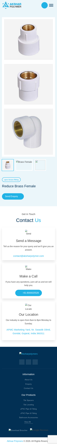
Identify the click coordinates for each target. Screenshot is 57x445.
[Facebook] (22, 362)
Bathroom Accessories (28, 417)
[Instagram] (28, 362)
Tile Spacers (28, 400)
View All (27, 422)
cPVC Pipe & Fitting (28, 413)
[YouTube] (35, 362)
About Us (28, 380)
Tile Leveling (28, 405)
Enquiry (28, 384)
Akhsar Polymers (15, 441)
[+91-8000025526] (44, 5)
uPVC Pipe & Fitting (28, 409)
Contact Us (28, 388)
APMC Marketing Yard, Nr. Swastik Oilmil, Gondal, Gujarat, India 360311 (28, 331)
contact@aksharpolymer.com (28, 256)
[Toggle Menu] (51, 5)
